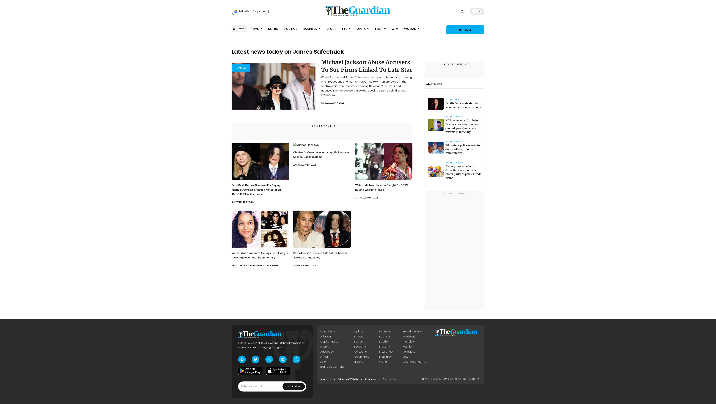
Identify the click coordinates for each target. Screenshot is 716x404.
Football (384, 341)
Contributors (328, 331)
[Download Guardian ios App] (278, 370)
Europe (359, 336)
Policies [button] (369, 379)
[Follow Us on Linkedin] (283, 359)
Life (345, 29)
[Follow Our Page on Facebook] (242, 359)
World (383, 362)
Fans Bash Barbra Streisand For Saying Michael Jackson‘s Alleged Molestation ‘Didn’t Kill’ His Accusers (256, 190)
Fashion (384, 336)
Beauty (358, 341)
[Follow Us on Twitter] (255, 359)
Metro (273, 29)
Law (405, 357)
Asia (323, 362)
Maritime (385, 357)
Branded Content (332, 367)
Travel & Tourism (414, 331)
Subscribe (293, 386)
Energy (324, 346)
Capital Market (330, 341)
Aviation (325, 336)
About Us (325, 379)
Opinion (363, 29)
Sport (331, 29)
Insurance (386, 352)
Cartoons (360, 352)
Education (361, 346)
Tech (379, 29)
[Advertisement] (455, 251)
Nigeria (358, 362)
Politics (290, 29)
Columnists (361, 357)
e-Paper (465, 30)
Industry (384, 346)
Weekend (409, 336)
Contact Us (389, 379)
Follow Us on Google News (253, 11)
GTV (395, 29)
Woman (410, 29)
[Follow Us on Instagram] (269, 359)
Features (385, 331)
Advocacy (327, 352)
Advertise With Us (348, 379)
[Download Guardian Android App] (250, 370)
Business (310, 29)
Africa (324, 357)
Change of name (414, 362)
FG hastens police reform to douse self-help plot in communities (462, 149)
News (255, 29)
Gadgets (409, 352)
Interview (409, 341)
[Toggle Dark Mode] (477, 11)
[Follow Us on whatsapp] (296, 359)
